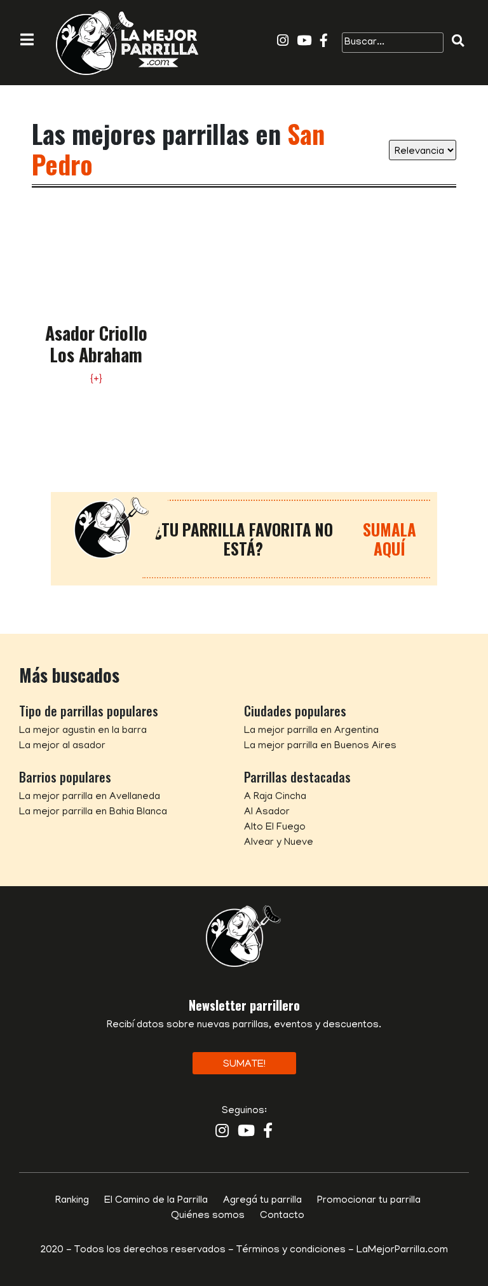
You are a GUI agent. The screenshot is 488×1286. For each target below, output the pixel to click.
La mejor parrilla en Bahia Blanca (93, 812)
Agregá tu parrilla (262, 1201)
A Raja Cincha (275, 797)
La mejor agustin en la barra (83, 731)
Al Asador (267, 812)
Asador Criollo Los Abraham (96, 343)
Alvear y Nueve (278, 843)
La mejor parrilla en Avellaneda (89, 797)
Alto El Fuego (275, 827)
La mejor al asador (62, 746)
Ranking (72, 1201)
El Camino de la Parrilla (156, 1201)
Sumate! (244, 1065)
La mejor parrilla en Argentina (311, 731)
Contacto (282, 1216)
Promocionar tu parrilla (369, 1201)
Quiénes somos (208, 1216)
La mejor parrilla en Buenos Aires (320, 746)
